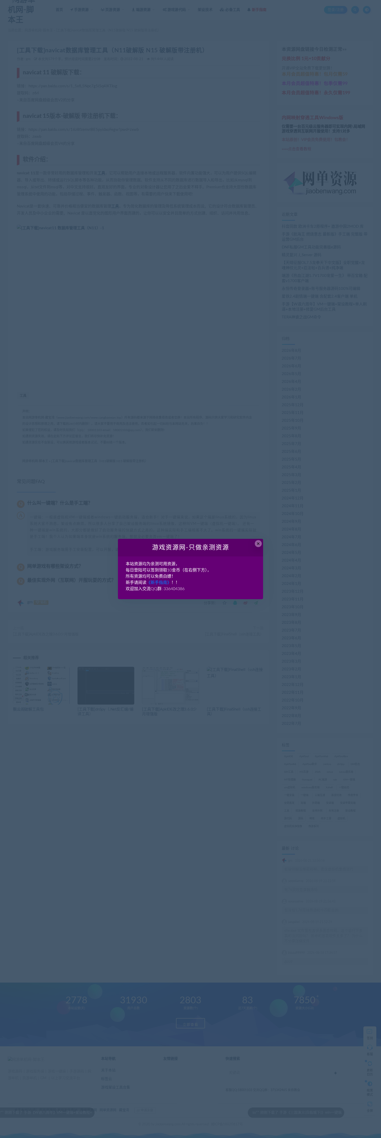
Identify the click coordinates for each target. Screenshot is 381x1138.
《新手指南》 (158, 583)
